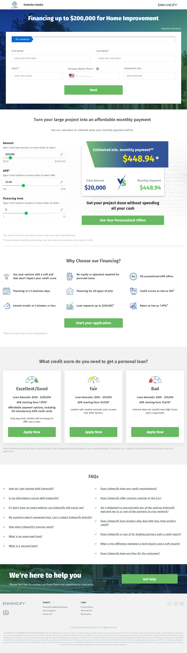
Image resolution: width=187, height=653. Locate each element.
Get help (149, 579)
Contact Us (47, 614)
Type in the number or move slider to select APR (29, 175)
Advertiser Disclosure (171, 28)
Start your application (93, 323)
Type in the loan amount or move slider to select (29, 147)
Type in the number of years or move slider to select (31, 203)
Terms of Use (86, 610)
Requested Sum (132, 68)
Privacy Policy (87, 607)
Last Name (102, 51)
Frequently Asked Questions (55, 607)
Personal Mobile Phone (81, 68)
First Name (18, 51)
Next (93, 90)
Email (15, 68)
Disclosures (86, 614)
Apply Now (32, 432)
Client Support (49, 610)
